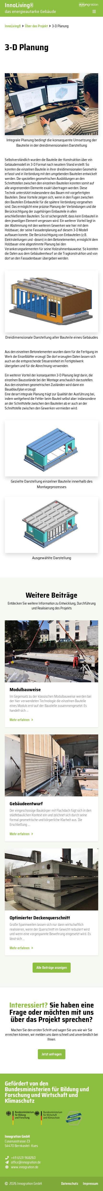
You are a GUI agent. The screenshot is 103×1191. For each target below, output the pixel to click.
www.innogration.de (24, 1167)
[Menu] (94, 12)
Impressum (90, 1183)
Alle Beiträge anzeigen (51, 967)
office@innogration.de (26, 1162)
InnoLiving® (30, 8)
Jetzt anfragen (52, 1054)
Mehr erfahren (19, 720)
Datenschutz (69, 1183)
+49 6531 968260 (23, 1157)
